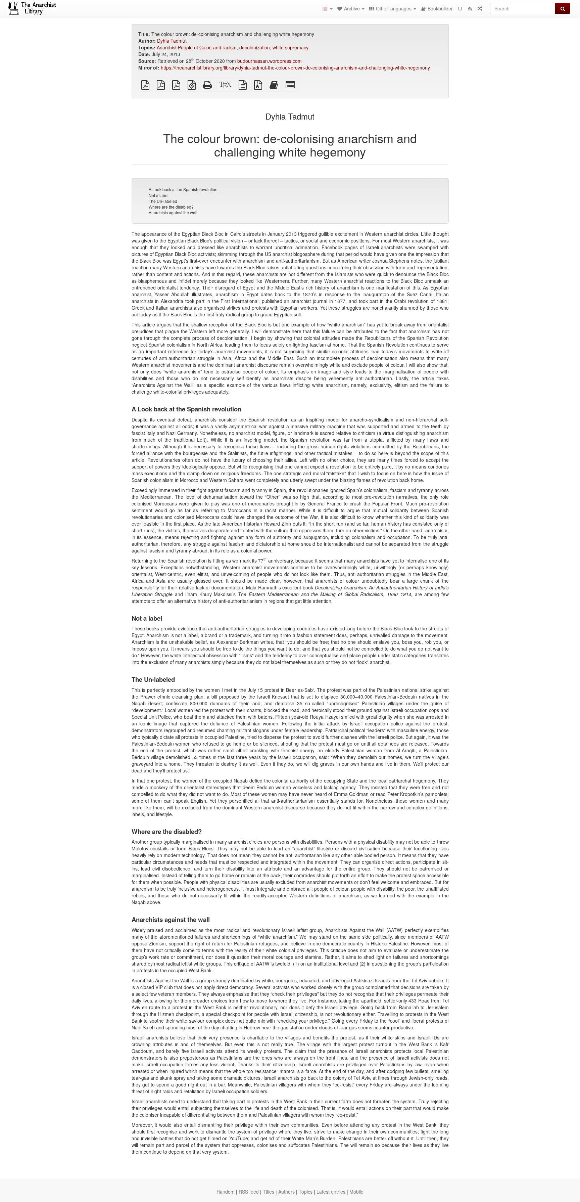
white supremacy (290, 47)
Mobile (356, 1191)
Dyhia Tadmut (172, 40)
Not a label (158, 195)
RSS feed (249, 1191)
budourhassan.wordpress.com (269, 60)
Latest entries (331, 1191)
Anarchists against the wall (173, 212)
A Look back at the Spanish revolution (183, 189)
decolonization (254, 47)
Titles (268, 1191)
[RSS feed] (470, 8)
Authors (286, 1191)
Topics (305, 1191)
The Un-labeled (163, 201)
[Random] (480, 8)
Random (225, 1191)
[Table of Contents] (327, 8)
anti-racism (225, 47)
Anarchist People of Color (183, 47)
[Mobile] (460, 8)
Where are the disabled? (171, 207)
